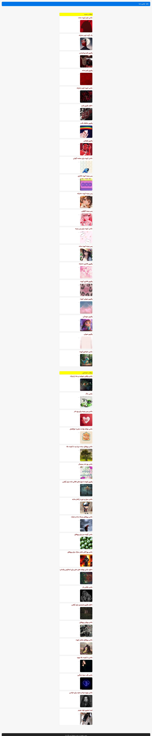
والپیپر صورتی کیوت (86, 299)
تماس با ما (142, 4)
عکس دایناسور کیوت (85, 352)
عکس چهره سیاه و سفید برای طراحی (80, 692)
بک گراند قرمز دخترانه (85, 35)
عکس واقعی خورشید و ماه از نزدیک (81, 376)
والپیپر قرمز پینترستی (85, 53)
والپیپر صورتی (88, 334)
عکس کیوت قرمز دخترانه (84, 88)
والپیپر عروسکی (87, 316)
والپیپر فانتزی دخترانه (85, 264)
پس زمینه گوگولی (86, 211)
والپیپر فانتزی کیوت (86, 281)
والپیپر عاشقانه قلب (86, 123)
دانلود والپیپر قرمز (86, 105)
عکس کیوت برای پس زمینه (83, 228)
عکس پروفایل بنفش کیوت (84, 640)
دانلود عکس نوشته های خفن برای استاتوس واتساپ (76, 569)
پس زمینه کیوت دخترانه (84, 193)
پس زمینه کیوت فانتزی (85, 176)
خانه (147, 4)
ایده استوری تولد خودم (85, 710)
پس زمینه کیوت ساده (85, 246)
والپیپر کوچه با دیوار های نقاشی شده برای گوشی (77, 482)
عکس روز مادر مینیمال (85, 464)
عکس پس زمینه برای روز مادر (83, 411)
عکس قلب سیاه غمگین (84, 675)
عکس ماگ (89, 394)
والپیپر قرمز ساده (87, 70)
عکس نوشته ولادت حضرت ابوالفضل (81, 429)
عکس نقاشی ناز (87, 587)
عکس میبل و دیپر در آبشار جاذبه (82, 499)
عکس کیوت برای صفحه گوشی (82, 158)
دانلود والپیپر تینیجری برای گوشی (82, 605)
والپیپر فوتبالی (88, 141)
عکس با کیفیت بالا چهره (84, 657)
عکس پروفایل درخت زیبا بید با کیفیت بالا (79, 446)
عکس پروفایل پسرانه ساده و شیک (81, 517)
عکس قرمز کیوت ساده (85, 18)
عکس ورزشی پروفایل (85, 622)
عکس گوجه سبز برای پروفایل (83, 534)
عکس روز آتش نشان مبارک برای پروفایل (79, 552)
